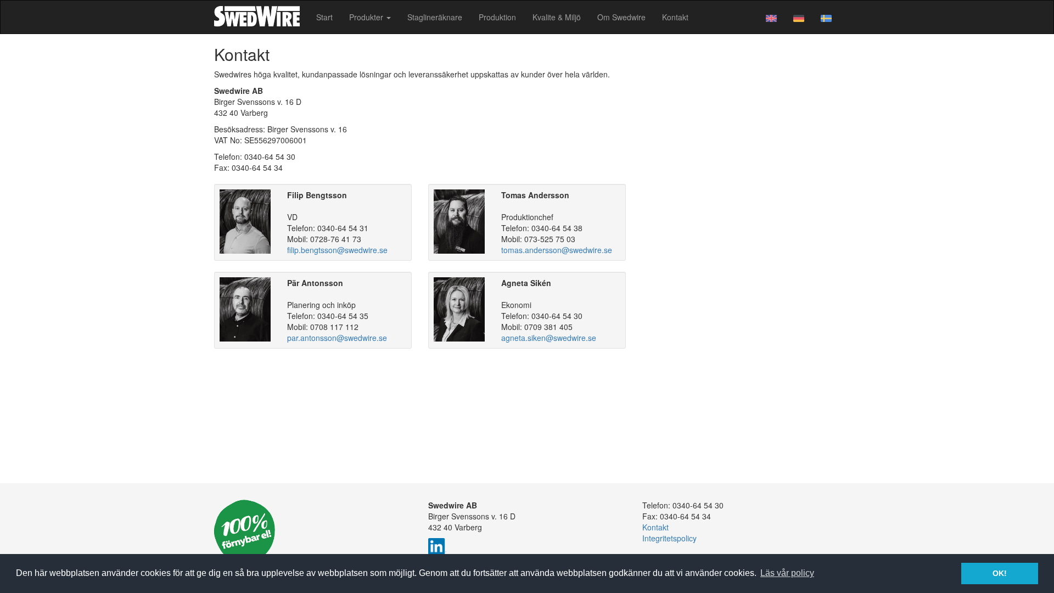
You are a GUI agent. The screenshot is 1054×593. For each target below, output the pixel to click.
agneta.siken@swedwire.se (548, 337)
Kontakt (675, 17)
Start (324, 17)
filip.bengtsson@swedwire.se (337, 249)
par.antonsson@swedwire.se (337, 337)
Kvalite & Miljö (556, 17)
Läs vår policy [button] (787, 573)
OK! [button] (1000, 573)
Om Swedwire (621, 17)
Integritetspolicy (669, 538)
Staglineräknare (434, 17)
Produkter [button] (367, 17)
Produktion (497, 17)
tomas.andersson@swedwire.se (556, 249)
